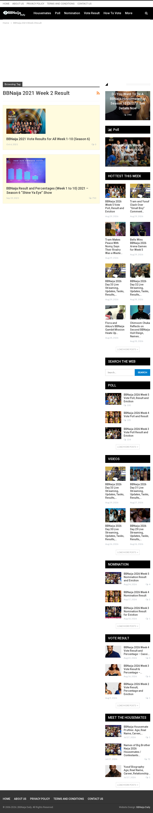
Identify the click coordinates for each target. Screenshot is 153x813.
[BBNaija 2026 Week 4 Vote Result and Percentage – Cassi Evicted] (113, 652)
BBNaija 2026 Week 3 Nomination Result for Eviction (136, 611)
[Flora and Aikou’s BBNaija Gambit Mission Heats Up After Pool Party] (115, 312)
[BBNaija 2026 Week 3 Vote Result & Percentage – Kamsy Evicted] (113, 670)
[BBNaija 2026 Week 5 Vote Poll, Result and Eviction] (128, 152)
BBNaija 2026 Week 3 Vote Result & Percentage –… (136, 669)
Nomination (72, 13)
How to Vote (112, 13)
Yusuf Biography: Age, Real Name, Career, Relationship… (137, 770)
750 (94, 198)
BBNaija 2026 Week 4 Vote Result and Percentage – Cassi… (136, 651)
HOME (6, 3)
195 (129, 420)
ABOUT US (18, 3)
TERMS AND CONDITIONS (61, 3)
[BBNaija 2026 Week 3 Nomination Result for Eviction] (113, 612)
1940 (129, 114)
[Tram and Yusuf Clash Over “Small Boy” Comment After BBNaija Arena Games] (140, 191)
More (128, 13)
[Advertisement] (76, 53)
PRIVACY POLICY (35, 3)
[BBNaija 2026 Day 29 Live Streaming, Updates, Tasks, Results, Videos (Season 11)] (140, 515)
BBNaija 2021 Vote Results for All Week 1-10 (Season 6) (48, 139)
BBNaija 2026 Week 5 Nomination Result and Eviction (136, 577)
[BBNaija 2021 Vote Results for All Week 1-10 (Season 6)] (26, 121)
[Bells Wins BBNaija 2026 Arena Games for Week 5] (140, 229)
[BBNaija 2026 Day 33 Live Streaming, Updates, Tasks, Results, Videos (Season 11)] (115, 270)
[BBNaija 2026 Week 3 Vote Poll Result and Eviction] (113, 433)
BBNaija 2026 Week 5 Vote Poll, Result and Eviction (127, 149)
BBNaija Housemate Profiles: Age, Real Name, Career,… (136, 730)
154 (129, 439)
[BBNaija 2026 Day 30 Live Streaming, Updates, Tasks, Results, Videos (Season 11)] (115, 515)
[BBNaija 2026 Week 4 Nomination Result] (113, 596)
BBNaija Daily (143, 807)
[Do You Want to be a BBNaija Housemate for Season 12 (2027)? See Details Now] (128, 106)
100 (136, 161)
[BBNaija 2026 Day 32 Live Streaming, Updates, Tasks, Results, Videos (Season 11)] (140, 270)
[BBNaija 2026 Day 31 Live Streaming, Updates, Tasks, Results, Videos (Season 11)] (140, 474)
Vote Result (92, 13)
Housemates (42, 13)
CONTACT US (84, 3)
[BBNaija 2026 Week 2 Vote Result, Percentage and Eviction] (113, 688)
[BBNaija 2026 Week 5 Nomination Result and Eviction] (113, 578)
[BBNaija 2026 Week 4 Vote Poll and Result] (113, 417)
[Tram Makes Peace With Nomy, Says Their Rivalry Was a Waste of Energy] (115, 229)
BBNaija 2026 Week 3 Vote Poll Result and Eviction (136, 432)
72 (148, 759)
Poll (57, 13)
